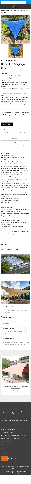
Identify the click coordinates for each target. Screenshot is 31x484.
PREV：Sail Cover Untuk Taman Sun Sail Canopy (15, 113)
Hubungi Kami (7, 124)
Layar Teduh (13, 10)
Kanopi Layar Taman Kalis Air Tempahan (15, 387)
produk (7, 10)
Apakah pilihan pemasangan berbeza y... (16, 412)
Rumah (3, 10)
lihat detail (15, 390)
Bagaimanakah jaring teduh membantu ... (15, 420)
